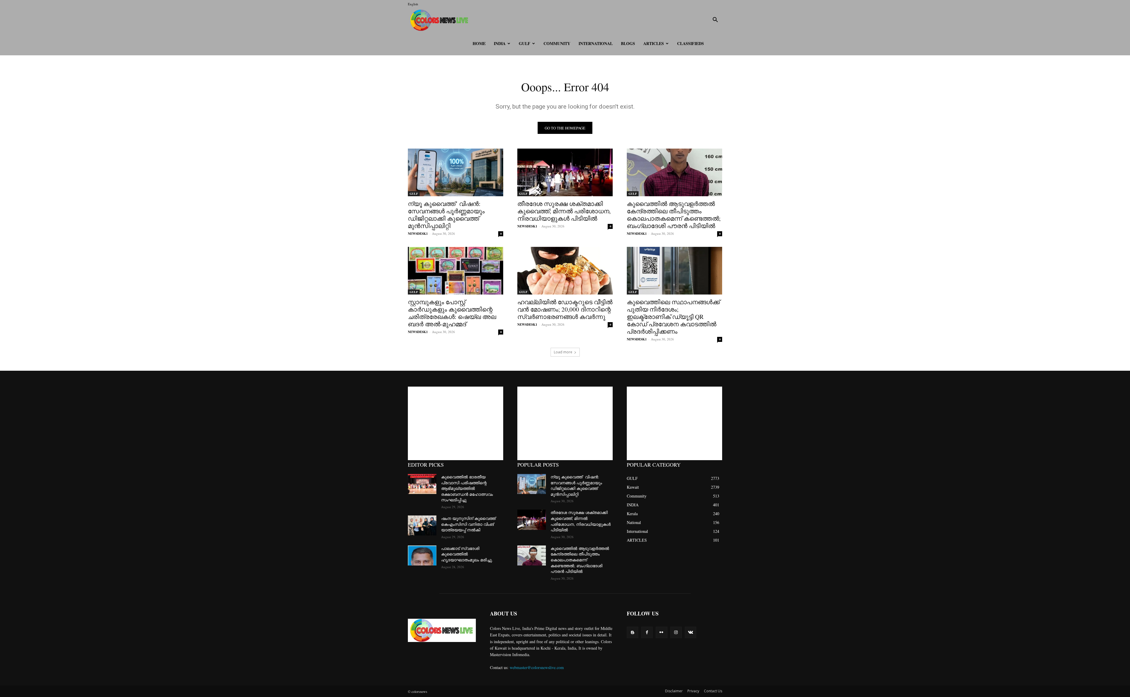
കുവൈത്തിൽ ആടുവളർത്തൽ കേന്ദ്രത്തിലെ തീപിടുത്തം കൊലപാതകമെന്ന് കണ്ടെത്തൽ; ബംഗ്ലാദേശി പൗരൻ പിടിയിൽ (674, 214)
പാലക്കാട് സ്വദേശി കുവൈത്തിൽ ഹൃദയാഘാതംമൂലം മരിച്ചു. (467, 554)
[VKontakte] (690, 632)
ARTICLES (653, 43)
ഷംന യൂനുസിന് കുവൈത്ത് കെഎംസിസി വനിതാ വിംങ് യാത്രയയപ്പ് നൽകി (468, 524)
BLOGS (628, 43)
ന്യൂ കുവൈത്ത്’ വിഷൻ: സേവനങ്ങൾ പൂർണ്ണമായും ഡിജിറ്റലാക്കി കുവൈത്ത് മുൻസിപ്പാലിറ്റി (446, 214)
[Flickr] (661, 632)
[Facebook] (647, 632)
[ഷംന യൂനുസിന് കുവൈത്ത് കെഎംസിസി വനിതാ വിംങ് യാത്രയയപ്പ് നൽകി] (422, 525)
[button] (715, 20)
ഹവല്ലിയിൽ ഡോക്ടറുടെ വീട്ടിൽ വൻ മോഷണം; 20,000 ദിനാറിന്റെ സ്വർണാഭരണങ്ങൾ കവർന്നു (564, 309)
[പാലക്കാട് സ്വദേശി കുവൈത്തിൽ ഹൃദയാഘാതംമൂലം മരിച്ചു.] (422, 555)
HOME (479, 43)
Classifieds (690, 43)
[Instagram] (676, 632)
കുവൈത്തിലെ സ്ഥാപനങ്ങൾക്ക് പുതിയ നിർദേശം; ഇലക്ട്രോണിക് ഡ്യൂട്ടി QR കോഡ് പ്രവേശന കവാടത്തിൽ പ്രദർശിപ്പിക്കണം (673, 316)
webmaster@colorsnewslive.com (537, 667)
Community (557, 43)
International (596, 43)
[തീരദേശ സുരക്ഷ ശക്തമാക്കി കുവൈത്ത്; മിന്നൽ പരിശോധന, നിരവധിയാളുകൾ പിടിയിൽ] (565, 172)
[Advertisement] (455, 423)
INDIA (500, 43)
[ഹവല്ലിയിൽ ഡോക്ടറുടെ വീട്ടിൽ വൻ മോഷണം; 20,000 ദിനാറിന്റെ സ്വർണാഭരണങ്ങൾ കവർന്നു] (565, 271)
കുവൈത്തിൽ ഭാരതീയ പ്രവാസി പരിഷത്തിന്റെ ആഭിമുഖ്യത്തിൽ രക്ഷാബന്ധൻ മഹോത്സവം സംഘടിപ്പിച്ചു (467, 488)
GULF (524, 43)
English (413, 4)
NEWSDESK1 (418, 233)
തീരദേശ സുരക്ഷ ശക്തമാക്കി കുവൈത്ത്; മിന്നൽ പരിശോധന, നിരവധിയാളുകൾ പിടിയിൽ (564, 210)
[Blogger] (632, 632)
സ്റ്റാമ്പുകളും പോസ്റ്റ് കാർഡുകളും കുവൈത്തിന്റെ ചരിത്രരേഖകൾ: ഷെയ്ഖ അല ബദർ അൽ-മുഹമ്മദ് (452, 313)
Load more (563, 352)
